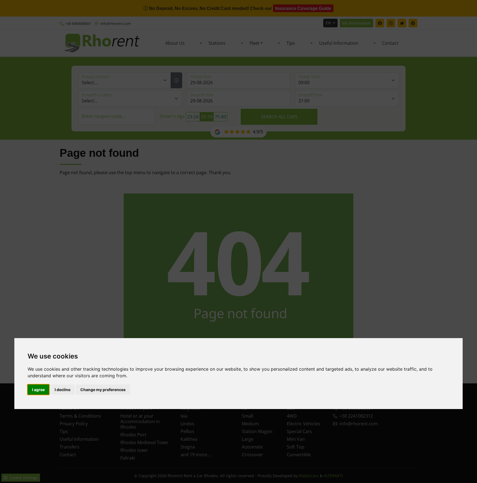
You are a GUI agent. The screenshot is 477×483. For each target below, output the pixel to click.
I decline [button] (62, 389)
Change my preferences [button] (103, 389)
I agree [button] (38, 389)
